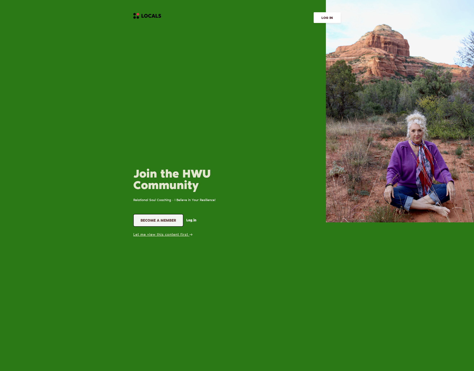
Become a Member (158, 221)
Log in (327, 18)
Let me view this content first (161, 235)
